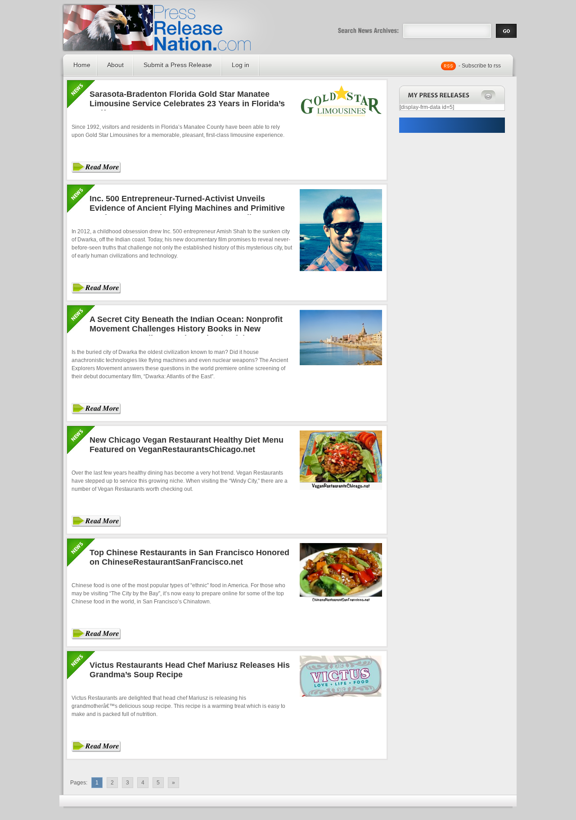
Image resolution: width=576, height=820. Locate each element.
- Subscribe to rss (480, 66)
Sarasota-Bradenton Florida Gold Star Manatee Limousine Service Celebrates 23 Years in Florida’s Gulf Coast (187, 104)
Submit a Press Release (178, 64)
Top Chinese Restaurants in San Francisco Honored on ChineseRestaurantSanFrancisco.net (189, 557)
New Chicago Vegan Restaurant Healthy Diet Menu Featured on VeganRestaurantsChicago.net (187, 444)
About (115, 64)
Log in (240, 64)
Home (81, 64)
